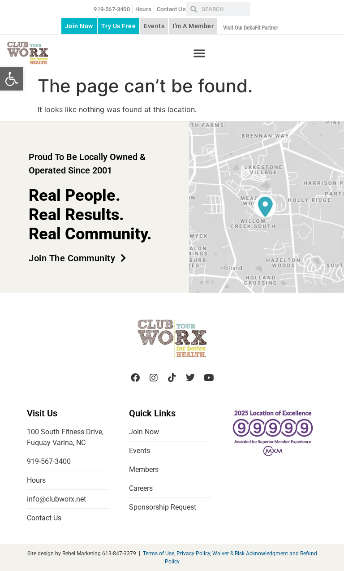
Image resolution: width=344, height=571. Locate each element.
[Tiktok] (172, 378)
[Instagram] (153, 378)
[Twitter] (190, 378)
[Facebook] (135, 378)
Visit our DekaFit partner (250, 27)
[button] (11, 79)
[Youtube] (209, 378)
